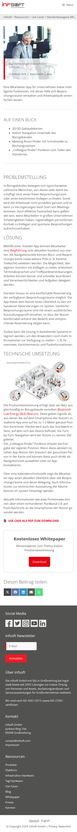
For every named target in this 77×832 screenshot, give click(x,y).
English (45, 820)
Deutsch (34, 820)
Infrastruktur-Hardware (19, 775)
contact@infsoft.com (18, 740)
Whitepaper (12, 797)
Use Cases (38, 17)
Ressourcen (22, 17)
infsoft (7, 17)
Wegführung (18, 250)
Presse (9, 802)
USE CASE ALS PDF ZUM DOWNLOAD (33, 521)
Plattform (11, 770)
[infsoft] (13, 5)
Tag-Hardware (14, 781)
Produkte (11, 765)
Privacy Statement (60, 826)
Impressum (12, 745)
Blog (8, 791)
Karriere (10, 807)
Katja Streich (36, 74)
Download (39, 562)
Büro (49, 74)
